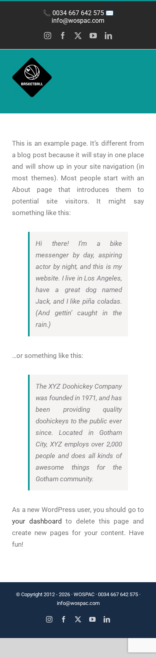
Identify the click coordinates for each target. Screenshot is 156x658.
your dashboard (37, 521)
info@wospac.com (78, 20)
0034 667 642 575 (78, 13)
